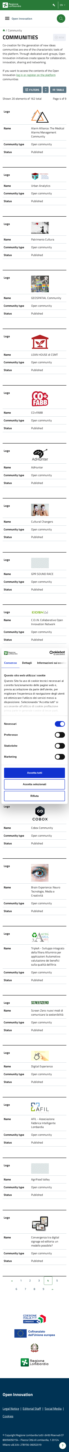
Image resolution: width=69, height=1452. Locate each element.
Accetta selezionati (34, 784)
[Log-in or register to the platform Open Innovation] (54, 5)
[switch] (60, 735)
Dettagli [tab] (27, 662)
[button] (32, 90)
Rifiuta (34, 795)
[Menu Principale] (7, 18)
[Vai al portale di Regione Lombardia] (12, 5)
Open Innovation (22, 18)
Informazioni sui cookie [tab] (51, 662)
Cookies (8, 1416)
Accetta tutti (34, 772)
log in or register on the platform (36, 75)
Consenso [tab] (10, 662)
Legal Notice (11, 1408)
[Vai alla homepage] (4, 30)
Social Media (53, 1408)
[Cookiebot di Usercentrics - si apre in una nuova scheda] (49, 653)
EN (61, 5)
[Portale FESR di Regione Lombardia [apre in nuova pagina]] (34, 1318)
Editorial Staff (32, 1408)
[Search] (61, 18)
